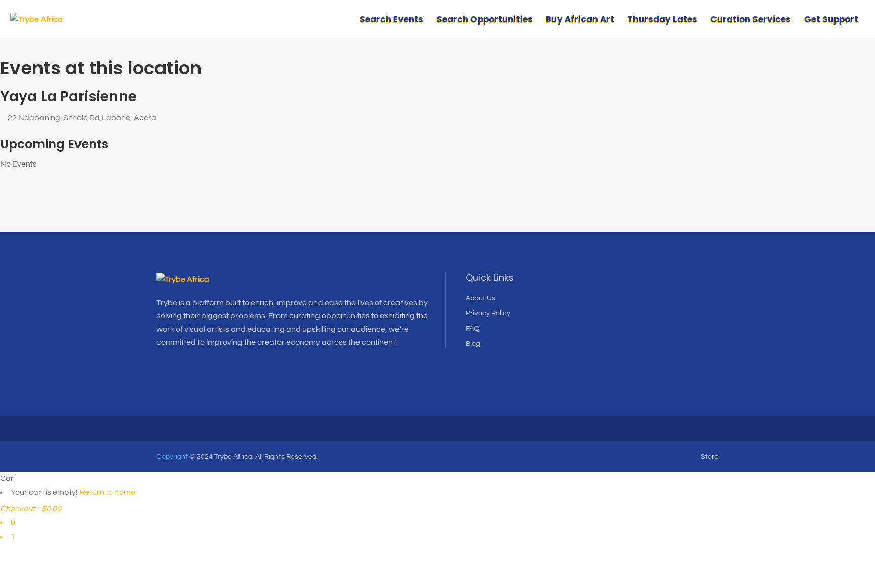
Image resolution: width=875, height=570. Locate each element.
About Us (480, 298)
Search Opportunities (484, 19)
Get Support (831, 19)
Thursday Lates (662, 19)
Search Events (391, 19)
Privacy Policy (488, 313)
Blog (473, 343)
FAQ (473, 328)
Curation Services (750, 19)
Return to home (107, 492)
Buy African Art (580, 19)
